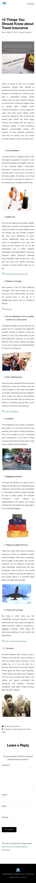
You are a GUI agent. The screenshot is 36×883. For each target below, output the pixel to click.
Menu (32, 4)
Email (4, 806)
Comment (6, 765)
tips (24, 729)
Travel (28, 729)
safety (20, 729)
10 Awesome (30, 874)
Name (5, 795)
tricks (3, 732)
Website (5, 817)
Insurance (17, 726)
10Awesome (8, 726)
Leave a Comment (25, 32)
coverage (7, 729)
